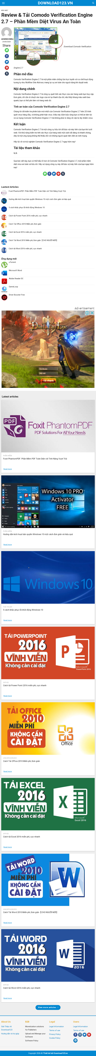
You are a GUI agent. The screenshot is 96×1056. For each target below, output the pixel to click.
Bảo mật (4, 10)
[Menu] (3, 3)
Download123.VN (48, 3)
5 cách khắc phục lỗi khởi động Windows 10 (27, 207)
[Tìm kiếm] (93, 3)
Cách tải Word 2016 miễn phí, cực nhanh (25, 248)
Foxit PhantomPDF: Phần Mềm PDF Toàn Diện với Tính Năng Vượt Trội (37, 191)
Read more (8, 469)
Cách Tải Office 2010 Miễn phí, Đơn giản (25, 224)
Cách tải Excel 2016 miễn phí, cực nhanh (25, 232)
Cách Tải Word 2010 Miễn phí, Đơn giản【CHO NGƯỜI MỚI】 (33, 240)
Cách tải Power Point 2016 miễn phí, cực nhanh (28, 216)
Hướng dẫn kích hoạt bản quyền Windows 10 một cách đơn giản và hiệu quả (40, 199)
